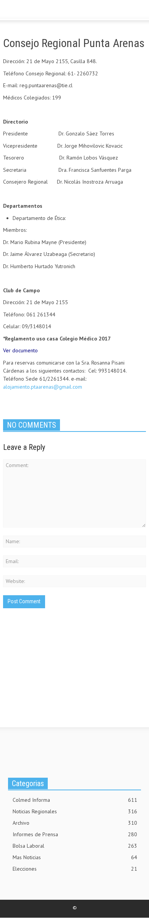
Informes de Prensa (75, 834)
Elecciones (75, 868)
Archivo (75, 822)
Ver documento (20, 350)
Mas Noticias (75, 857)
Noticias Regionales (75, 811)
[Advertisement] (60, 677)
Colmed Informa (75, 799)
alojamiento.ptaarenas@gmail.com (42, 386)
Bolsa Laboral (75, 845)
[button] (29, 11)
